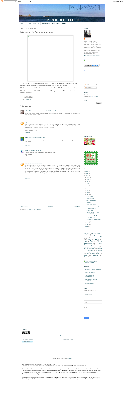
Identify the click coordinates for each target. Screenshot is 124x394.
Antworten (27, 117)
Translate (96, 96)
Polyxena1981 (28, 122)
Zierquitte (89, 202)
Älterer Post (77, 206)
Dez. (88, 177)
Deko (93, 237)
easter (89, 239)
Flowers (96, 239)
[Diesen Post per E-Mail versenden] (25, 97)
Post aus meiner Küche (93, 253)
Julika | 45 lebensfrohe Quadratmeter (34, 111)
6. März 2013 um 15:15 (38, 122)
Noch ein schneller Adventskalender (89, 276)
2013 (86, 175)
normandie (90, 250)
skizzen (86, 255)
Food (30, 23)
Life (38, 23)
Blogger (69, 358)
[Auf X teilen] (28, 97)
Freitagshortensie (89, 283)
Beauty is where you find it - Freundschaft (93, 213)
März (88, 194)
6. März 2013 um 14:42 (50, 111)
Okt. (88, 181)
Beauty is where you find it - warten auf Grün (93, 207)
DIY (26, 23)
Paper (100, 252)
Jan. (88, 224)
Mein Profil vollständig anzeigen (92, 55)
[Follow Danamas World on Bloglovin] (91, 66)
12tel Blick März (90, 198)
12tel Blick (86, 233)
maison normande (89, 248)
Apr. (88, 192)
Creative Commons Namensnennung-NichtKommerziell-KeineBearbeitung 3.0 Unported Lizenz (65, 335)
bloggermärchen (96, 235)
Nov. (88, 179)
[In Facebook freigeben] (30, 97)
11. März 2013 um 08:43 (36, 163)
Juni (88, 188)
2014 (86, 173)
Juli (88, 185)
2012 (86, 226)
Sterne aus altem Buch (90, 272)
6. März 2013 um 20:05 (40, 137)
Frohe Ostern (90, 196)
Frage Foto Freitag (91, 204)
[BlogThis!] (27, 97)
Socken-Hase (90, 210)
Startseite (50, 206)
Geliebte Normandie (46, 23)
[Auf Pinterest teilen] (32, 97)
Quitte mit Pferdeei (91, 200)
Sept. (88, 183)
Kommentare (89, 87)
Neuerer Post (24, 206)
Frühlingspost (28, 99)
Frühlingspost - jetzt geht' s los (94, 219)
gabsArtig (27, 150)
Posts (87, 84)
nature (100, 248)
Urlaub (86, 256)
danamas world (89, 39)
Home (22, 23)
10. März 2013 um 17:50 (36, 150)
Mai (88, 190)
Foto (91, 241)
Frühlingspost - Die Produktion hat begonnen (94, 216)
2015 (86, 171)
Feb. (88, 222)
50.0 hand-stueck (29, 137)
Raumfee (27, 163)
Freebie (98, 245)
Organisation (93, 252)
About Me (64, 23)
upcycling (95, 255)
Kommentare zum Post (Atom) (34, 209)
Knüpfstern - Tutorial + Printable (93, 269)
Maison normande (56, 23)
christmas (86, 237)
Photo (34, 23)
